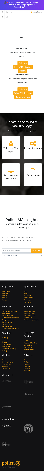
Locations (5, 340)
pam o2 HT (5, 293)
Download (5, 366)
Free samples (6, 364)
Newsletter (27, 371)
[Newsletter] (7, 16)
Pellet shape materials (9, 311)
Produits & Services (30, 343)
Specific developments (31, 320)
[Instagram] (2, 16)
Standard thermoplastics (10, 328)
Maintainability (28, 298)
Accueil (26, 341)
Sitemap (4, 351)
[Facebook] (2, 12)
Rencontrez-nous (23, 97)
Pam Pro (4, 298)
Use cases (27, 300)
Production (27, 295)
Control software (29, 313)
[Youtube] (7, 12)
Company (5, 338)
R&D (25, 291)
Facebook (27, 366)
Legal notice (6, 346)
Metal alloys (6, 313)
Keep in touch (6, 368)
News (26, 360)
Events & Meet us (8, 362)
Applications (30, 286)
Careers (4, 342)
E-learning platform (30, 315)
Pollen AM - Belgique (23, 93)
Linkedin (26, 364)
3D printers (7, 286)
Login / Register (37, 12)
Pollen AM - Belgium (22, 67)
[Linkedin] (11, 12)
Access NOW (19, 7)
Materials (6, 306)
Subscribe (36, 250)
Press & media (6, 344)
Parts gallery (28, 302)
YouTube (26, 362)
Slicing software (29, 311)
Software (28, 306)
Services (4, 300)
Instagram (27, 368)
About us (6, 332)
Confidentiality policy (9, 348)
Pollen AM (23, 63)
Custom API (28, 318)
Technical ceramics (8, 315)
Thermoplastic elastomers (11, 318)
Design (26, 293)
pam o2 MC (6, 291)
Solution (4, 360)
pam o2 (4, 295)
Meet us (22, 71)
